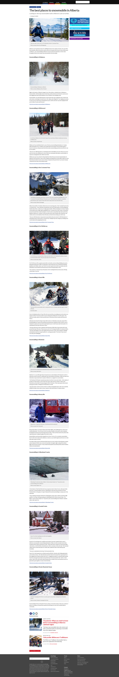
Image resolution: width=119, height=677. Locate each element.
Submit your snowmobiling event (82, 662)
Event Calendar (53, 669)
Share (64, 2)
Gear (57, 2)
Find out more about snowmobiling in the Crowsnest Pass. (41, 222)
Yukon (65, 663)
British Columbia (67, 659)
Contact (66, 667)
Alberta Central (47, 618)
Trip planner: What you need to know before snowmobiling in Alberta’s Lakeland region (55, 622)
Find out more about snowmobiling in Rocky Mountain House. (42, 608)
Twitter (39, 662)
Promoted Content (54, 668)
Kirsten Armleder (53, 643)
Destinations (33, 7)
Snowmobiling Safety (54, 663)
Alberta (38, 7)
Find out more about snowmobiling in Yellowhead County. (41, 502)
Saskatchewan (66, 662)
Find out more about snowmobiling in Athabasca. (39, 104)
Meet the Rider (53, 660)
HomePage (53, 655)
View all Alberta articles (35, 650)
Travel (51, 2)
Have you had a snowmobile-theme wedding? (82, 664)
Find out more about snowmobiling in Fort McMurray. (40, 273)
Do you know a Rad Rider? (81, 659)
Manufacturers (53, 666)
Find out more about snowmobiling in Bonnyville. (39, 448)
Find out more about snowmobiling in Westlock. (39, 390)
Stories (45, 2)
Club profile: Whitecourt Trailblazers (55, 637)
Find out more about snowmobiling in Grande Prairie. (40, 563)
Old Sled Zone (53, 662)
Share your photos (75, 28)
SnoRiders (35, 2)
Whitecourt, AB (46, 635)
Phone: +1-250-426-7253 (68, 671)
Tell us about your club (81, 660)
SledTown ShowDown (54, 657)
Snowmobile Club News (54, 659)
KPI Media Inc (66, 668)
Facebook (37, 662)
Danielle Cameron (54, 632)
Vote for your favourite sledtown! (79, 25)
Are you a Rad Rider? (80, 657)
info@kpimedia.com (67, 670)
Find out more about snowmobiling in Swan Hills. (39, 335)
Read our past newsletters (55, 671)
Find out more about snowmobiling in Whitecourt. (39, 163)
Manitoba (65, 660)
